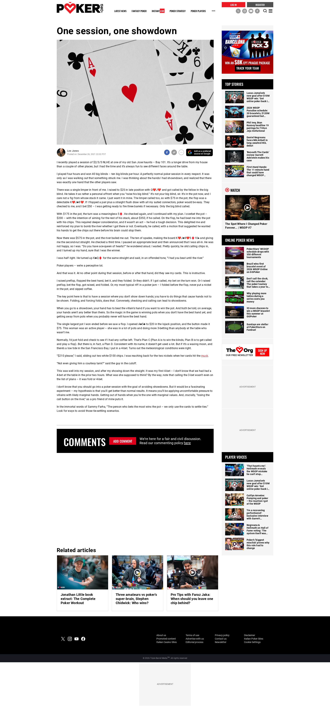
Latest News (120, 11)
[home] (80, 8)
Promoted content (166, 638)
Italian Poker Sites (253, 638)
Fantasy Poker (139, 11)
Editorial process (194, 642)
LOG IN (233, 4)
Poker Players (198, 11)
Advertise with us (195, 638)
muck (204, 355)
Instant (158, 11)
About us (161, 635)
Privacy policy (222, 635)
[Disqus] (135, 499)
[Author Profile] (61, 152)
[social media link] (238, 10)
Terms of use (192, 635)
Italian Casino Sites (166, 642)
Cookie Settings (252, 642)
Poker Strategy (178, 11)
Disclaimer (249, 635)
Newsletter (220, 642)
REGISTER (260, 4)
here (187, 443)
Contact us (221, 638)
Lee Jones (73, 150)
